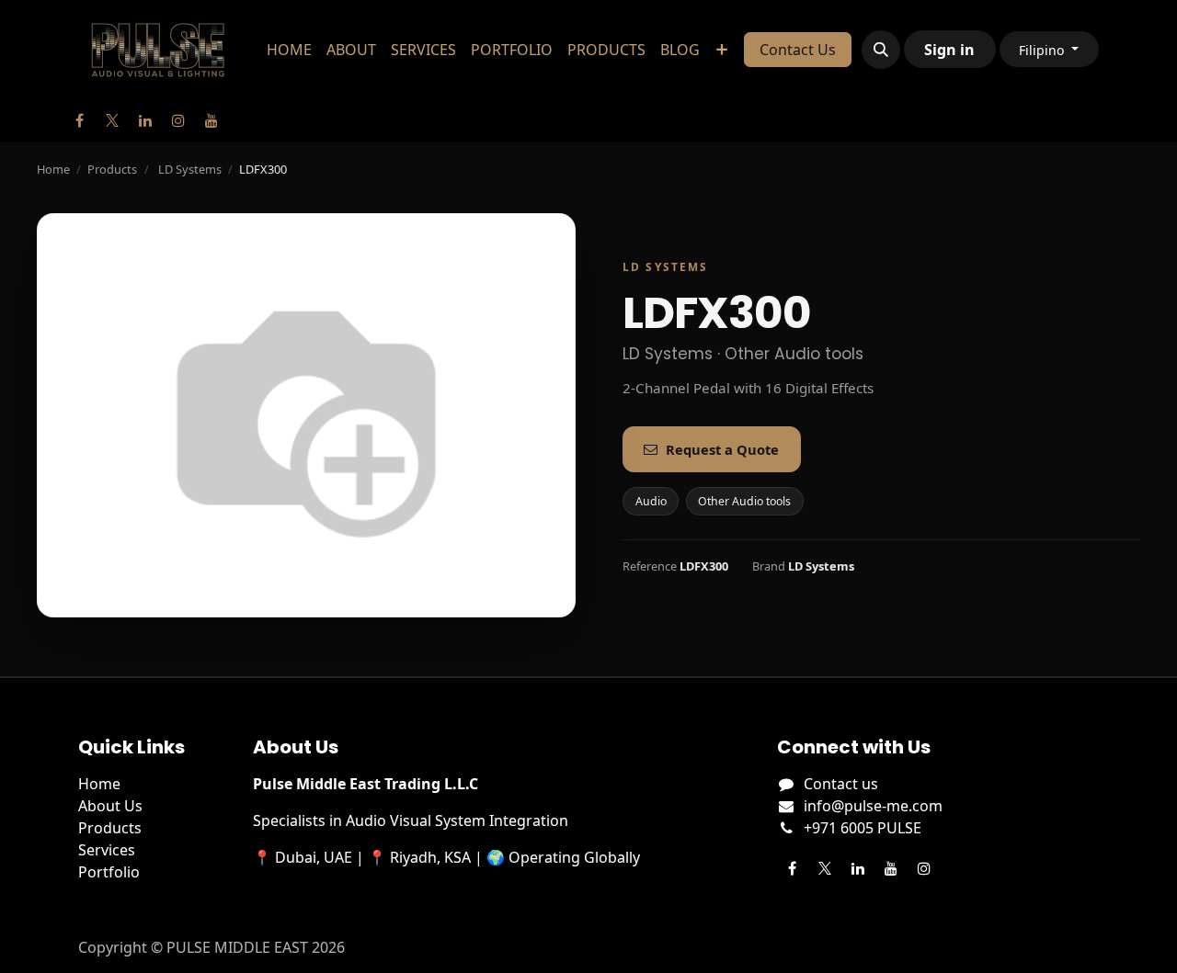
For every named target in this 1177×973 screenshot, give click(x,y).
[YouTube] (211, 120)
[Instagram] (178, 120)
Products (112, 169)
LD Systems (190, 169)
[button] (881, 49)
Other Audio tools (744, 501)
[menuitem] (289, 49)
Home (53, 169)
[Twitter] (112, 120)
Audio (651, 501)
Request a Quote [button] (722, 449)
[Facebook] (79, 120)
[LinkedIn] (145, 120)
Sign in (949, 50)
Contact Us (798, 50)
